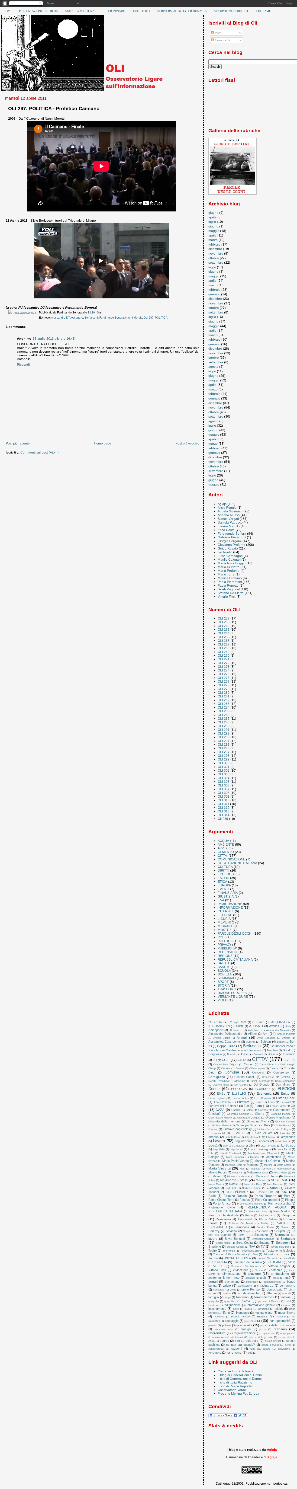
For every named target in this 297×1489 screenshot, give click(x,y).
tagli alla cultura (260, 1348)
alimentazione (231, 1273)
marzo (213, 240)
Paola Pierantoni (230, 582)
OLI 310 (223, 800)
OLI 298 (223, 755)
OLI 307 (223, 789)
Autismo (250, 1041)
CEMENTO (226, 852)
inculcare (213, 1305)
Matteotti (255, 1168)
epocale (286, 1293)
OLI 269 (223, 652)
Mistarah (245, 1176)
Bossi (244, 1054)
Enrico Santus (240, 1098)
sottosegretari (216, 1348)
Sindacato (288, 1238)
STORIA (224, 985)
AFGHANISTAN (219, 1026)
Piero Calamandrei (267, 1199)
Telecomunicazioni (250, 1250)
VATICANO (275, 1262)
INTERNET (226, 911)
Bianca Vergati (228, 519)
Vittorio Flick (227, 596)
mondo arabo (240, 1316)
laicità (279, 1308)
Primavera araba (279, 1203)
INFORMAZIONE (230, 907)
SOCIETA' (225, 974)
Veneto (235, 1266)
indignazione (232, 1305)
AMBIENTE (226, 844)
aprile (212, 217)
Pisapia (290, 1199)
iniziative (286, 1305)
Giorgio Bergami (230, 541)
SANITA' (224, 967)
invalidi (248, 1308)
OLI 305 (223, 781)
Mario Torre (226, 574)
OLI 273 (223, 666)
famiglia (213, 1297)
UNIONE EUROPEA (232, 993)
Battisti (280, 1041)
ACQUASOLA (280, 1022)
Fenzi (271, 1102)
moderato (219, 1316)
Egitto (285, 1093)
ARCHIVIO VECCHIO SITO (231, 11)
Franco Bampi (278, 1106)
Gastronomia (281, 1110)
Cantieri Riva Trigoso (225, 1064)
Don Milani (283, 1084)
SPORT (223, 982)
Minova (231, 1176)
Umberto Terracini (267, 1258)
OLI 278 (223, 685)
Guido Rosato (228, 548)
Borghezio (215, 1054)
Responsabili (245, 1219)
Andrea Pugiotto (286, 1033)
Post (217, 33)
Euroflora (243, 1102)
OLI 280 (223, 692)
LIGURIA (224, 918)
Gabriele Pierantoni (232, 537)
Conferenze (281, 1072)
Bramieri (258, 1054)
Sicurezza (261, 1235)
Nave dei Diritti (253, 1184)
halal (288, 1301)
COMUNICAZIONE (231, 859)
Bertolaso (272, 1050)
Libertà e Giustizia (233, 1145)
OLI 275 (223, 674)
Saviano (231, 1231)
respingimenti (287, 1333)
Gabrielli (235, 1110)
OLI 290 (223, 726)
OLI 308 (223, 793)
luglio (212, 222)
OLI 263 (223, 629)
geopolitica (230, 1301)
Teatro (212, 1250)
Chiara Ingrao (257, 1068)
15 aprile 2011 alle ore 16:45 (54, 338)
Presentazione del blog (250, 1203)
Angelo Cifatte (221, 1037)
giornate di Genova (269, 1301)
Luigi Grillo (219, 1149)
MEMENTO (226, 922)
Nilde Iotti (231, 1188)
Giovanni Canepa (285, 1121)
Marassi (254, 1157)
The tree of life (222, 1254)
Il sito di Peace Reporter (235, 1386)
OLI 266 (223, 640)
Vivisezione (240, 1270)
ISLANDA (238, 1133)
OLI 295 (223, 744)
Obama (272, 1188)
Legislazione (243, 1141)
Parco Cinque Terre (221, 1199)
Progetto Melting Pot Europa (238, 1393)
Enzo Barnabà (262, 1098)
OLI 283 (223, 704)
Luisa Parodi (284, 1149)
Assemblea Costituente (224, 1041)
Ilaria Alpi (285, 1133)
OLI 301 (223, 767)
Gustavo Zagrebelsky (237, 1129)
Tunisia (284, 1254)
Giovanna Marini (258, 1121)
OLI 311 (223, 804)
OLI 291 (223, 730)
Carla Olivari (267, 1064)
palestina (252, 1320)
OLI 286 (223, 715)
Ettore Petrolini (222, 1102)
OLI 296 (223, 748)
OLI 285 (223, 711)
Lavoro (219, 1141)
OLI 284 (223, 707)
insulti (236, 1308)
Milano (217, 1176)
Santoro (285, 1227)
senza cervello (270, 1344)
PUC (284, 1192)
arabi (263, 1277)
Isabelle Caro (232, 1137)
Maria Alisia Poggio (231, 563)
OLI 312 (223, 807)
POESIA (223, 937)
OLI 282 (223, 700)
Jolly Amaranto (253, 1137)
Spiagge (282, 1242)
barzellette (252, 1281)
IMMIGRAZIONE (230, 904)
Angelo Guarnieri (230, 511)
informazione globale (261, 1305)
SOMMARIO (227, 978)
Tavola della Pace (281, 1246)
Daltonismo (238, 1081)
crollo (233, 1289)
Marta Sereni (284, 1164)
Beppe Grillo (226, 1046)
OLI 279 (223, 689)
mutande (281, 1316)
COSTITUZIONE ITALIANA (237, 863)
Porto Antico (222, 1203)
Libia (252, 1145)
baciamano (232, 1281)
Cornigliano (216, 1077)
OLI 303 (223, 774)
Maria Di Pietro (228, 567)
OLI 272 (223, 663)
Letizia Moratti (283, 1141)
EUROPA (224, 885)
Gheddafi (214, 1113)
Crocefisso (268, 1077)
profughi (246, 1329)
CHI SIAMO (263, 11)
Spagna (264, 1242)
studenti (236, 1348)
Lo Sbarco (288, 1145)
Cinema (274, 1068)
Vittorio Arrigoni (279, 1266)
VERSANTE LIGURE (233, 996)
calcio (227, 1285)
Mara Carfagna (235, 1157)
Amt (265, 1033)
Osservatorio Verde (232, 1390)
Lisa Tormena (268, 1145)
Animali (242, 1037)
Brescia (273, 1054)
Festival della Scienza (223, 1106)
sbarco (224, 1340)
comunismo (287, 1285)
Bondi (287, 1050)
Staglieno (214, 1246)
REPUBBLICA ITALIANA (235, 959)
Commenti (222, 40)
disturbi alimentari (248, 1293)
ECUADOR (262, 1089)
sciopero (252, 1340)
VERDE (218, 1266)
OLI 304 (223, 778)
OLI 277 (223, 681)
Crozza (285, 1077)
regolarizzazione (245, 1333)
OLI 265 (223, 637)
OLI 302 (223, 770)
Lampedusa (287, 1137)
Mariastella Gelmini (268, 1161)
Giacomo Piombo (281, 1113)
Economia (264, 1093)
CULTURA (225, 867)
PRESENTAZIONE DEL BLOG (38, 11)
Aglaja (222, 504)
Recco (249, 1215)
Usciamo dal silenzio (247, 1262)
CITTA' (223, 855)
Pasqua (244, 1199)
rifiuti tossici (238, 1337)
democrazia (274, 1289)
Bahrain (266, 1041)
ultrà (250, 1352)
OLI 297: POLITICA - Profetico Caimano (54, 108)
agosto (213, 366)
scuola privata (273, 1340)
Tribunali (268, 1254)
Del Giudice (241, 1084)
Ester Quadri (285, 1098)
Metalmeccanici (257, 1172)
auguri (213, 1281)
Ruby (264, 1223)
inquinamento (217, 1308)
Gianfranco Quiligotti (248, 1117)
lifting (226, 1312)
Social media (223, 1242)
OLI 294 (223, 741)
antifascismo (280, 1273)
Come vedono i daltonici (235, 1371)
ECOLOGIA (226, 874)
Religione (288, 1215)
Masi (242, 1168)
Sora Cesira (244, 1242)
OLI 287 (223, 718)
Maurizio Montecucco (278, 1168)
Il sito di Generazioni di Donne (240, 1378)
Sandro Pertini (265, 1227)
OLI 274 (223, 670)
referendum (217, 1333)
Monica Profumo (230, 578)
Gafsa (249, 1110)
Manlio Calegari (229, 559)
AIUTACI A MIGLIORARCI (82, 11)
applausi (250, 1277)
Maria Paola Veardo (235, 1161)
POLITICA (161, 317)
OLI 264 (223, 633)
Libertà (212, 1145)
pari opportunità (280, 1321)
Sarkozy (214, 1231)
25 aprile (215, 1022)
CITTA (242, 1060)
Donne (214, 1088)
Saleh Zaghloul (229, 589)
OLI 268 (223, 648)
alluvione (254, 1273)
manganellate (263, 1312)
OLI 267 (223, 644)
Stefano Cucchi (235, 1246)
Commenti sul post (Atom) (39, 452)
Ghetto (259, 1113)
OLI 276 (223, 678)
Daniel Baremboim (260, 1081)
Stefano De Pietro (231, 593)
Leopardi (263, 1141)
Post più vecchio (187, 443)
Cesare (240, 1068)
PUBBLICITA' (227, 948)
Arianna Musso (229, 515)
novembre (215, 253)
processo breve (223, 1329)
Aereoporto (215, 1030)
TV (263, 1246)
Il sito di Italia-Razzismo (235, 1382)
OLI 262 (223, 626)
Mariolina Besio (233, 1164)
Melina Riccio (217, 1172)
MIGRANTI (226, 926)
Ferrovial (286, 1102)
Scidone (262, 1231)
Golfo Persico (283, 1125)
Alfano (252, 1033)
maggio (213, 231)
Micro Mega (280, 1172)
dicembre (215, 249)
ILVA (221, 900)
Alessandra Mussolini (278, 1030)
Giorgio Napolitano (277, 1117)
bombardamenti (272, 1281)
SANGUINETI (217, 1227)
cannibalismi (245, 1285)
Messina (237, 1172)
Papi (287, 1196)
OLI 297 (149, 317)
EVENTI (223, 889)
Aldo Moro (254, 1030)
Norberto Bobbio (251, 1188)
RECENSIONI (228, 952)
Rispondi (23, 364)
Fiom (258, 1106)
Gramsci (213, 1129)
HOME (7, 11)
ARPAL (240, 1026)
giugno (213, 212)
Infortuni (213, 1137)
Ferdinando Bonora (111, 317)
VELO (291, 1262)
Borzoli (231, 1054)
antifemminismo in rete (224, 1277)
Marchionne (273, 1157)
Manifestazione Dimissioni (263, 1153)
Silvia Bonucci (235, 1238)
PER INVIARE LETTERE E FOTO (128, 11)
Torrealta (242, 1254)
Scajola (247, 1231)
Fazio (259, 1102)
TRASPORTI (227, 989)
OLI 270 (223, 655)
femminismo (263, 1297)
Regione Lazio (267, 1215)
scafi (237, 1340)
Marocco (252, 1164)
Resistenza (223, 1219)
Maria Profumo (228, 570)
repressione (268, 1333)
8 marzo (258, 1022)
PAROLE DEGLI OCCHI (235, 933)
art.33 (276, 1277)
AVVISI (223, 848)
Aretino (286, 1037)
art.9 (287, 1277)
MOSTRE (225, 930)
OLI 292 (223, 733)
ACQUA (223, 841)
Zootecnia (275, 1270)
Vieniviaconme (253, 1266)
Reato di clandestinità (223, 1215)
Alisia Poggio (227, 507)
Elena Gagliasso (217, 1098)
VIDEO (223, 1000)
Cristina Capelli (244, 1077)
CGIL (225, 1060)
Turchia (213, 1258)
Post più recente (18, 443)
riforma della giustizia (261, 1337)
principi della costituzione (277, 1325)
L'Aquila (270, 1137)
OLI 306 (223, 785)
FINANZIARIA (228, 893)
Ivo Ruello (225, 552)
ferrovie (286, 1297)
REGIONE (225, 956)
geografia (213, 1301)
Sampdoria (242, 1227)
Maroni (268, 1164)
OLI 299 (223, 759)
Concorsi (258, 1072)
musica (262, 1316)
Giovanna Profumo (231, 544)
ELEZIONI (286, 1088)
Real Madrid (281, 1211)
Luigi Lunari (236, 1149)
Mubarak (261, 1180)
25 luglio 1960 (237, 1022)
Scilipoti (279, 1231)
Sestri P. (243, 1234)
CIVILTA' (289, 1060)
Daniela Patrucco (230, 522)
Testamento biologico (280, 1250)
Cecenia (225, 1068)
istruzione (263, 1308)
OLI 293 (223, 737)
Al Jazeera (235, 1030)
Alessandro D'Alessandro (67, 317)
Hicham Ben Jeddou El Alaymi (274, 1129)
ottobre (213, 258)
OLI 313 (223, 811)
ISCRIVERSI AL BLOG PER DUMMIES (181, 11)
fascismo (242, 1297)
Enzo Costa (226, 530)
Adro (288, 1026)
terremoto (214, 1352)
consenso (218, 1289)
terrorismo (234, 1352)
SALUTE (224, 963)
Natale (233, 1184)
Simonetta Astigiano (263, 1238)
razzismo (280, 1329)
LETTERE (225, 915)
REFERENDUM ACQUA (267, 1207)
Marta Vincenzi (219, 1168)
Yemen (259, 1270)
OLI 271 (223, 659)
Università (219, 1262)
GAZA (220, 1110)
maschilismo (286, 1312)
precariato (244, 1325)
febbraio (214, 244)
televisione (284, 1348)
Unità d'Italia (288, 1258)
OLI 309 (223, 796)
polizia (226, 1325)
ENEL (221, 1093)
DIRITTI (223, 870)
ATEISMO (256, 1026)
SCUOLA (224, 970)
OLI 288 (223, 722)
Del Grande (261, 1084)
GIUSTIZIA (226, 896)
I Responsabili (216, 1133)
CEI (215, 1060)
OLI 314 (223, 815)
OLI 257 (223, 618)
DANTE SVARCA (218, 1081)
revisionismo (219, 1337)
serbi (288, 1344)
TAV (252, 1246)
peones (212, 1325)
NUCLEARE (279, 1180)
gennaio (214, 294)
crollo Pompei (251, 1289)
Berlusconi (91, 317)
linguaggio (242, 1312)
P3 (227, 1192)
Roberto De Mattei (241, 1223)
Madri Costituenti (230, 1153)
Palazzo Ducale (235, 1196)
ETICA (222, 881)
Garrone (263, 1110)
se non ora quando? (240, 1344)
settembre (215, 262)
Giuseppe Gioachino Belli (253, 1125)
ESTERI (223, 878)
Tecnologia (229, 1250)
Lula (210, 1153)
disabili (226, 1293)
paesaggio (232, 1321)
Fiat (246, 1106)
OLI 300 (223, 763)
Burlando (289, 1054)
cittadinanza (265, 1285)
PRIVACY (224, 944)
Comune (232, 1072)
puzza (262, 1329)
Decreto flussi (221, 1084)
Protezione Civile (221, 1207)
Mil (293, 1172)
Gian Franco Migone (220, 1117)
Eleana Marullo (229, 526)
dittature (271, 1293)
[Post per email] (98, 312)
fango (228, 1297)
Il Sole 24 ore (262, 1133)
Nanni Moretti (133, 317)
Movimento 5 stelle (234, 1180)
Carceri (248, 1064)
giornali (246, 1301)
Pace (212, 1196)
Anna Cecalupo (266, 1037)
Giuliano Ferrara (221, 1125)
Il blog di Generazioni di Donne (240, 1375)
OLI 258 (223, 622)
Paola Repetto (228, 585)
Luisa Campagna (230, 556)
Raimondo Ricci (258, 1211)
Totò (255, 1254)
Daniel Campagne (285, 1081)
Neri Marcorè (275, 1184)
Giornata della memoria (224, 1121)
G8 (293, 1106)
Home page (102, 443)
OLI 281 (223, 696)
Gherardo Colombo (238, 1113)
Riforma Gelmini (267, 1219)
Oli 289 (223, 819)
